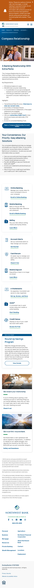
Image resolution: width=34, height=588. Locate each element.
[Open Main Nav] (31, 25)
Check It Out (15, 263)
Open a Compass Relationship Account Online (17, 126)
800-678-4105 (17, 523)
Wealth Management (9, 550)
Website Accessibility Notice (9, 576)
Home (3, 30)
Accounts (23, 30)
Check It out (7, 408)
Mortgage (5, 539)
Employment (22, 554)
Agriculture (21, 531)
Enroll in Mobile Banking (18, 213)
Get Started (14, 247)
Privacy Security (6, 573)
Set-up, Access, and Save (19, 296)
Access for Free (15, 326)
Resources (5, 542)
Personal (16, 30)
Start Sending (14, 312)
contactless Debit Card (18, 115)
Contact (20, 546)
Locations (21, 550)
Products (9, 30)
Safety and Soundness (11, 448)
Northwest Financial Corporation (24, 536)
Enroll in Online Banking (19, 197)
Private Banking (7, 546)
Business (5, 535)
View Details (17, 363)
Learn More (13, 228)
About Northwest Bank (23, 541)
